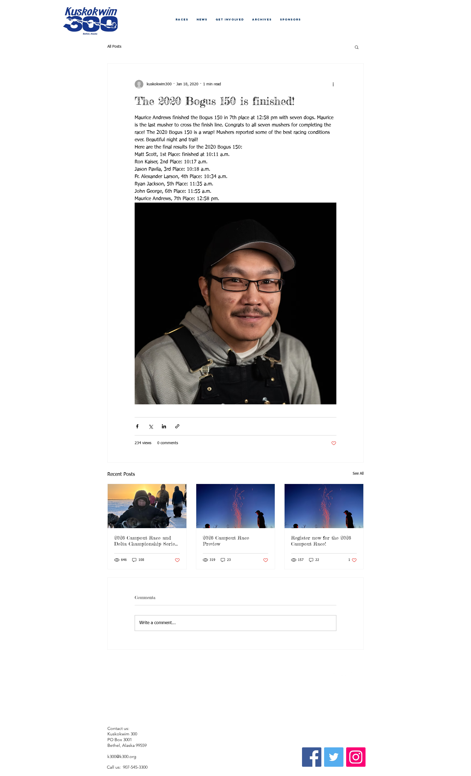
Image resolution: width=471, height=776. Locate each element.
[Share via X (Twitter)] (150, 426)
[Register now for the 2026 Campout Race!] (324, 506)
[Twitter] (333, 757)
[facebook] (352, 672)
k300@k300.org (121, 756)
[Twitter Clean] (344, 672)
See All (358, 474)
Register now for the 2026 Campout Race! (321, 541)
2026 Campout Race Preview (226, 541)
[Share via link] (177, 426)
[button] (356, 47)
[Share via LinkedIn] (164, 426)
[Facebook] (311, 757)
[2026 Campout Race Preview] (235, 506)
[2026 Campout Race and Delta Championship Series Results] (147, 506)
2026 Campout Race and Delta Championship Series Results (145, 541)
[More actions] (333, 84)
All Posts (114, 47)
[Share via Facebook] (137, 426)
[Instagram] (356, 757)
